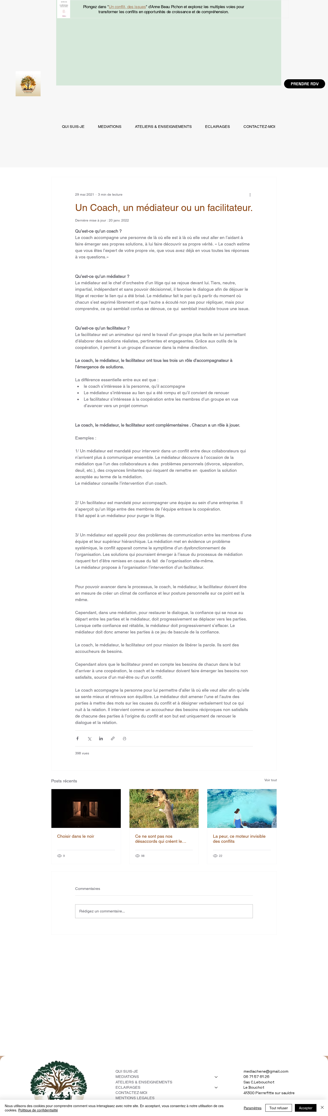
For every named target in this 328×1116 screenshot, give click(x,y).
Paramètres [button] (252, 1107)
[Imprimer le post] (124, 738)
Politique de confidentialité (38, 1110)
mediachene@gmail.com (265, 1071)
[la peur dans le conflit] (242, 808)
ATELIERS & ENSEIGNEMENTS (143, 1082)
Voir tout (270, 780)
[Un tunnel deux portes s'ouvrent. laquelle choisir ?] (86, 808)
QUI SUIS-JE (126, 1071)
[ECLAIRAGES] (216, 1087)
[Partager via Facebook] (77, 738)
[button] (110, 126)
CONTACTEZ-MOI (131, 1092)
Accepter (305, 1107)
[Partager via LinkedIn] (101, 738)
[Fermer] (322, 1108)
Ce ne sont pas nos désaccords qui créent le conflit (158, 839)
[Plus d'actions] (250, 194)
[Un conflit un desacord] (164, 808)
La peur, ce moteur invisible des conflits (239, 839)
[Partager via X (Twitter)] (89, 738)
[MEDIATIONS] (216, 1076)
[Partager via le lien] (112, 738)
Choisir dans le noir (75, 836)
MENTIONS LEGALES (135, 1098)
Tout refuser (278, 1107)
